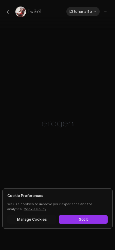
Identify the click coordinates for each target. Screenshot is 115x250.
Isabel (34, 12)
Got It (83, 219)
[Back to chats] (8, 12)
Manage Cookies (32, 219)
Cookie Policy (35, 209)
